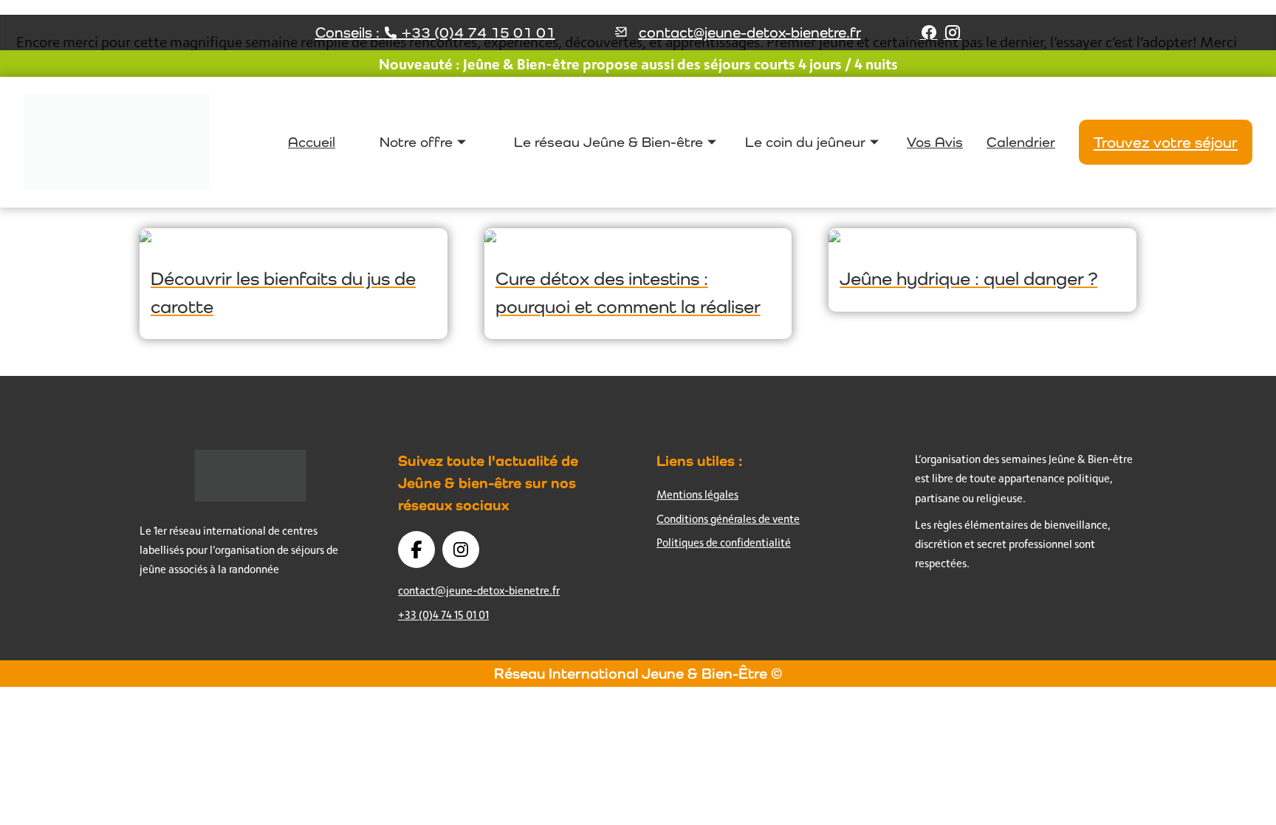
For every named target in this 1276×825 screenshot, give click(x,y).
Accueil (311, 142)
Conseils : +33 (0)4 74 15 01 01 (435, 32)
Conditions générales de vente (728, 519)
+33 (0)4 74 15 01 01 (443, 615)
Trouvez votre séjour (1166, 142)
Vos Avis (935, 142)
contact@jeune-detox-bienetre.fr (750, 32)
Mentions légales (697, 494)
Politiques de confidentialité (723, 542)
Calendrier (1021, 142)
